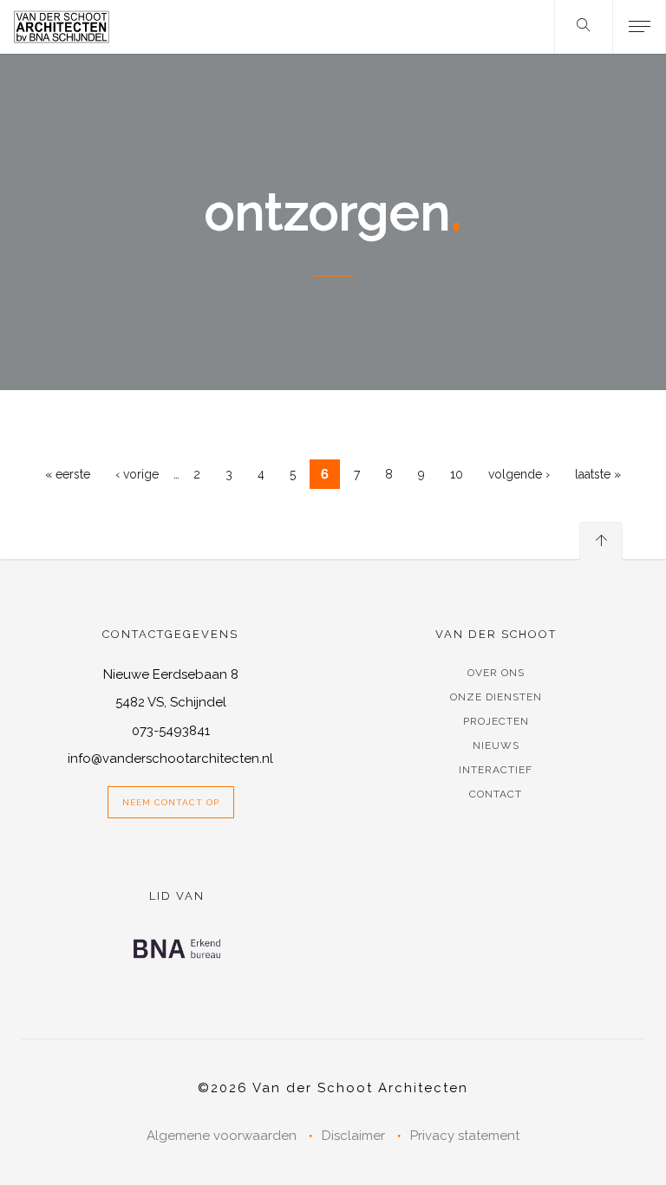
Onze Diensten (496, 697)
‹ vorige (137, 474)
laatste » (598, 474)
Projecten (496, 721)
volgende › (519, 474)
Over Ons (496, 673)
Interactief (495, 770)
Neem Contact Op (170, 802)
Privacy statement (464, 1135)
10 (456, 474)
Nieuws (496, 745)
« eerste (67, 474)
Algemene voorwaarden (222, 1135)
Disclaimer (353, 1135)
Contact (495, 794)
